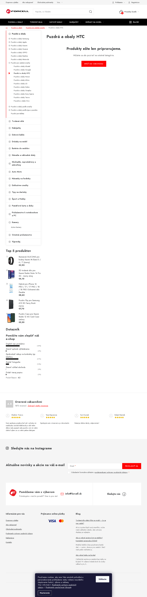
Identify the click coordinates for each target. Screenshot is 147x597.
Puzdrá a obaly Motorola (20, 59)
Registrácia (135, 2)
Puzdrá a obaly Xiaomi (19, 45)
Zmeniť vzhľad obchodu (15, 367)
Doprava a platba (12, 2)
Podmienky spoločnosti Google (58, 587)
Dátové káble (18, 134)
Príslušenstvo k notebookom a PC (25, 214)
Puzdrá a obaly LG (20, 83)
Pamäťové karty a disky (22, 205)
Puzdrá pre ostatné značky (20, 63)
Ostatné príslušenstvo (22, 235)
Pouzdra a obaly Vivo (21, 101)
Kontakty (9, 542)
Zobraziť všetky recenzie (38, 405)
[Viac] (134, 22)
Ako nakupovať (27, 2)
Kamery (15, 222)
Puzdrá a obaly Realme (19, 56)
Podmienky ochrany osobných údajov (19, 533)
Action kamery (16, 227)
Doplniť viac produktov (15, 343)
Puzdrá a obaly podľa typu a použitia (24, 110)
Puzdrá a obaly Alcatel (22, 66)
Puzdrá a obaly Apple (19, 42)
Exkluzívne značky (20, 185)
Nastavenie (45, 593)
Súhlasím (102, 579)
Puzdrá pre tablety (17, 113)
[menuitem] (16, 22)
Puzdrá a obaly (19, 33)
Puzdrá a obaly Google (22, 70)
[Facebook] (124, 494)
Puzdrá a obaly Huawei (19, 49)
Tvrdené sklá (18, 121)
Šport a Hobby (18, 199)
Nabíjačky (16, 128)
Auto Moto (17, 171)
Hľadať (90, 12)
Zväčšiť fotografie (13, 362)
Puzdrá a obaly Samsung (20, 39)
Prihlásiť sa (131, 466)
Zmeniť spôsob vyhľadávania (17, 349)
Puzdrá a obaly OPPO (19, 52)
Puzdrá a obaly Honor (22, 77)
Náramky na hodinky (21, 178)
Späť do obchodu (93, 64)
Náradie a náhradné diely (23, 155)
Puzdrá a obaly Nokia (21, 87)
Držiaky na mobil (19, 141)
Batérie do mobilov (20, 148)
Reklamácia (10, 538)
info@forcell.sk (73, 493)
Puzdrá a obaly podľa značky (21, 106)
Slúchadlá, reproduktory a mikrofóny (24, 163)
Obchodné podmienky (45, 2)
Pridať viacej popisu (14, 372)
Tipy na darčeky (19, 192)
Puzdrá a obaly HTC (22, 73)
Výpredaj (16, 241)
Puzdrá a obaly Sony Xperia (24, 94)
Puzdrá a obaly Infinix (21, 80)
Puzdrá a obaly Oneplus (22, 90)
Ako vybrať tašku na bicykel (85, 555)
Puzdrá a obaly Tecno (22, 97)
